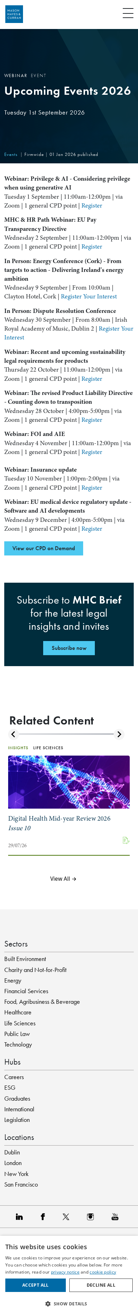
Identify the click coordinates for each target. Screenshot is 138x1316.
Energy (12, 980)
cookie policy (103, 1272)
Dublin (12, 1152)
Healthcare (17, 1012)
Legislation (17, 1120)
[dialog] (69, 1276)
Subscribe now (69, 648)
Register (91, 205)
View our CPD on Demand (43, 548)
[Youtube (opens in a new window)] (117, 1216)
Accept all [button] (35, 1285)
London (13, 1163)
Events (11, 154)
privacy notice (65, 1272)
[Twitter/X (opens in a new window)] (67, 1216)
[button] (69, 1303)
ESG (10, 1087)
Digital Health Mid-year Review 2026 (59, 823)
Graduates (17, 1098)
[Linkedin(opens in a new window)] (21, 1216)
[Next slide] (119, 734)
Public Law (17, 1034)
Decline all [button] (101, 1285)
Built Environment (25, 959)
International (19, 1109)
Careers (14, 1077)
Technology (18, 1044)
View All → (63, 879)
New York (16, 1174)
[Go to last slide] (13, 734)
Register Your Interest (89, 296)
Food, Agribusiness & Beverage (42, 1002)
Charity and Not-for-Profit (35, 970)
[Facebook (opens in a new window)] (44, 1216)
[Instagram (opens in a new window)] (92, 1216)
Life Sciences (19, 1023)
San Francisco (21, 1184)
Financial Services (26, 991)
